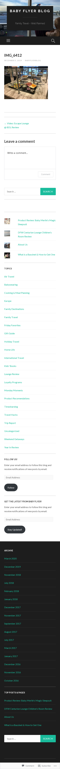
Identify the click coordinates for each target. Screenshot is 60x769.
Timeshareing (11, 406)
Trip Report (10, 423)
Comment (45, 174)
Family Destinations (14, 309)
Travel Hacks (11, 414)
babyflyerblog (33, 60)
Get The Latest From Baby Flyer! (23, 501)
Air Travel (9, 276)
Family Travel (11, 317)
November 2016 (12, 672)
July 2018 (9, 582)
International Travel (14, 357)
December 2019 (12, 566)
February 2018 (11, 591)
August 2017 (10, 631)
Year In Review (11, 447)
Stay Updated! (15, 529)
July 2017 (9, 639)
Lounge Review (11, 374)
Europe (7, 300)
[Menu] (8, 40)
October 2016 (11, 680)
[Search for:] (30, 191)
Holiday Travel (11, 341)
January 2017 (11, 656)
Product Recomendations (17, 398)
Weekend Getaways (14, 439)
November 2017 (12, 615)
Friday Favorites (12, 325)
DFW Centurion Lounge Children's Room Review (28, 708)
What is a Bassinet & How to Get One (36, 254)
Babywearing (11, 284)
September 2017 (12, 623)
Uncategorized (11, 431)
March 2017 (10, 648)
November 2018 (12, 574)
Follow (11, 487)
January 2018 (11, 599)
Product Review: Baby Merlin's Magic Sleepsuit (28, 700)
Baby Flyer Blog (30, 11)
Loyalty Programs (13, 382)
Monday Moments (13, 390)
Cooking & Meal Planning (17, 292)
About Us (23, 244)
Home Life (9, 349)
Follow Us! (10, 459)
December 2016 (12, 664)
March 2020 (10, 558)
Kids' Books (10, 366)
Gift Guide (9, 333)
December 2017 (12, 607)
